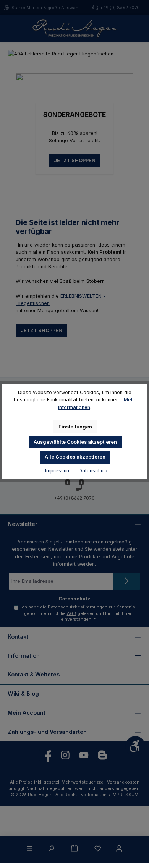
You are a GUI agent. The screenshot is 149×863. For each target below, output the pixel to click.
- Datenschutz (91, 471)
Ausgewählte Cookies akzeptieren (75, 442)
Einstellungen (75, 427)
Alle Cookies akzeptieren (75, 457)
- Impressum (56, 471)
